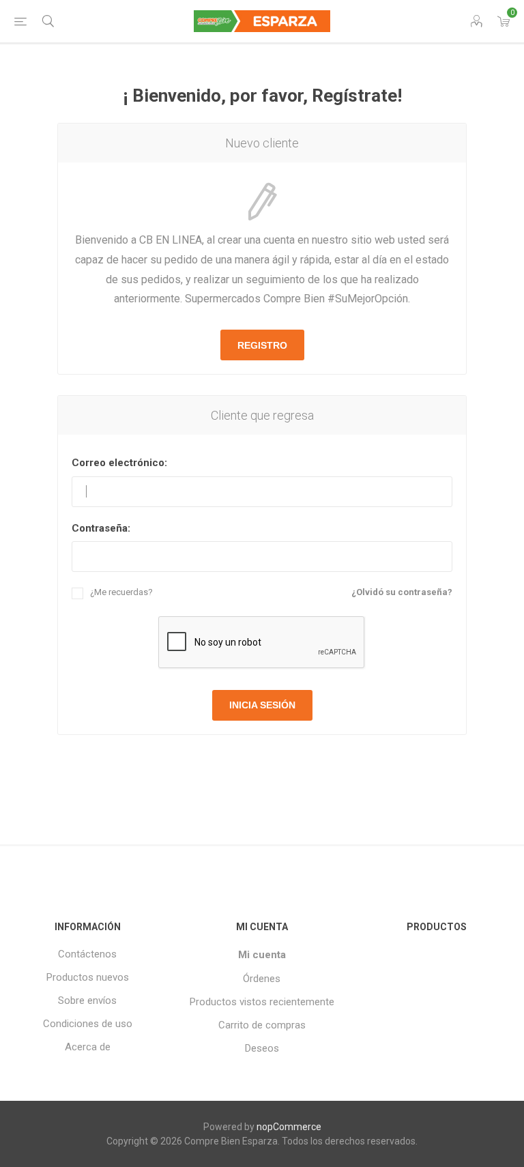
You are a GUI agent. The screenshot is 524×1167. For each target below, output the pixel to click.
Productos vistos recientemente (262, 1002)
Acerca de (88, 1047)
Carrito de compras (262, 1025)
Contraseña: (101, 528)
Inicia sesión (262, 705)
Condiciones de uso (87, 1024)
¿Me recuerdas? (121, 592)
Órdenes (261, 978)
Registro (262, 345)
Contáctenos (87, 954)
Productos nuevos (87, 977)
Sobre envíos (87, 1000)
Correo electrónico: (119, 463)
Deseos (262, 1048)
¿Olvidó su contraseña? (401, 592)
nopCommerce (289, 1126)
